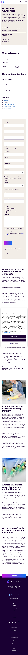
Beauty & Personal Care (9, 106)
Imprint (14, 640)
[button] (14, 575)
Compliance (14, 633)
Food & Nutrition (7, 108)
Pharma (6, 100)
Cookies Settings (14, 343)
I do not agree (14, 336)
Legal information (14, 637)
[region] (14, 327)
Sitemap (14, 643)
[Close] (25, 310)
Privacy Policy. (7, 332)
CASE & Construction (9, 104)
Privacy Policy (14, 630)
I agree (14, 339)
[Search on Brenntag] (21, 2)
